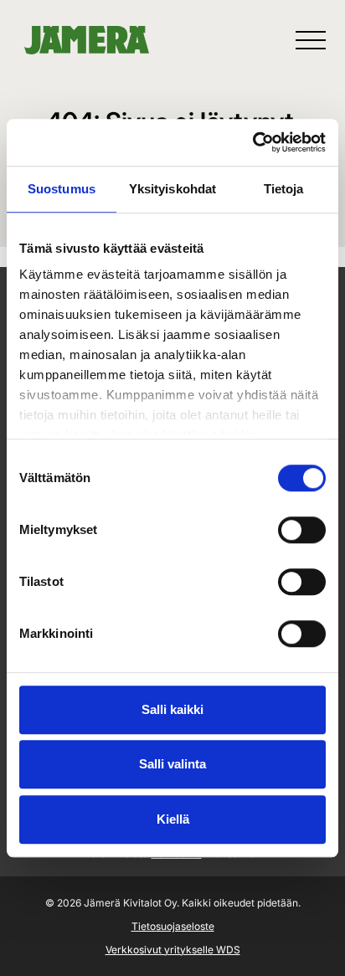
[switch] (302, 529)
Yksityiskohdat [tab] (172, 189)
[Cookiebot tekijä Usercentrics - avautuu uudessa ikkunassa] (252, 142)
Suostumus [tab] (61, 189)
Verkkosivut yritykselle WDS (173, 949)
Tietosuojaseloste (172, 926)
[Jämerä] (86, 40)
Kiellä (173, 819)
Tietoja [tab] (284, 189)
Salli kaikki (172, 709)
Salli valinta (172, 764)
